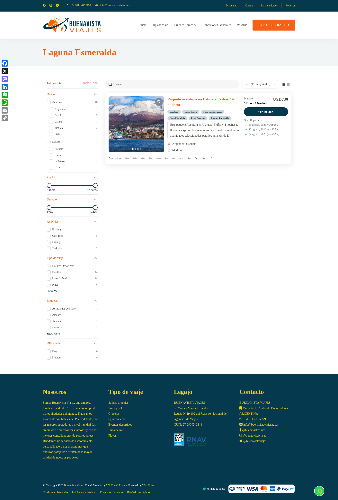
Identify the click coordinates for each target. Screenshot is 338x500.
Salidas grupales (118, 402)
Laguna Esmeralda (220, 118)
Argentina (178, 143)
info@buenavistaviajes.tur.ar (115, 5)
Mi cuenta (231, 5)
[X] (5, 71)
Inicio (143, 25)
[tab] (133, 149)
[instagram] (50, 5)
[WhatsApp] (5, 102)
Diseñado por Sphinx (138, 492)
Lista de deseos (269, 5)
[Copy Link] (5, 118)
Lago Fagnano (198, 118)
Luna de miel (116, 430)
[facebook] (44, 5)
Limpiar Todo (89, 83)
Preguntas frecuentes (111, 492)
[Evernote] (5, 95)
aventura (174, 112)
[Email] (5, 110)
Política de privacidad (84, 492)
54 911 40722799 (81, 5)
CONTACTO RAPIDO (274, 25)
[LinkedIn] (5, 87)
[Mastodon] (5, 79)
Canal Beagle (191, 112)
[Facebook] (5, 63)
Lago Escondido (177, 118)
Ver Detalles (266, 111)
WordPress (148, 485)
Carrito (249, 5)
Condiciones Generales (216, 25)
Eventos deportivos (120, 424)
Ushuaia (191, 143)
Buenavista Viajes (73, 485)
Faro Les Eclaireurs (212, 112)
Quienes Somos (183, 25)
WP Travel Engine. (117, 485)
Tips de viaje (160, 25)
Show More (53, 291)
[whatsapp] (57, 5)
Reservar (290, 5)
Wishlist (242, 25)
